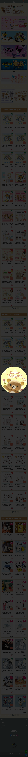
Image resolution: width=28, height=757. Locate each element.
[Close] (26, 365)
